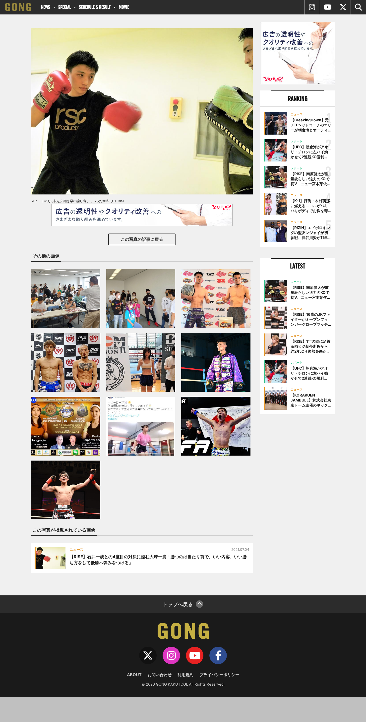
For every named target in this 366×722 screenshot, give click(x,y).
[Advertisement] (297, 500)
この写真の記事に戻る (142, 239)
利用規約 (185, 674)
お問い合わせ (160, 674)
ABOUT (134, 674)
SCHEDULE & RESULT (95, 7)
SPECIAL (64, 7)
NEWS (45, 7)
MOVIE (124, 7)
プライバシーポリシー (219, 674)
